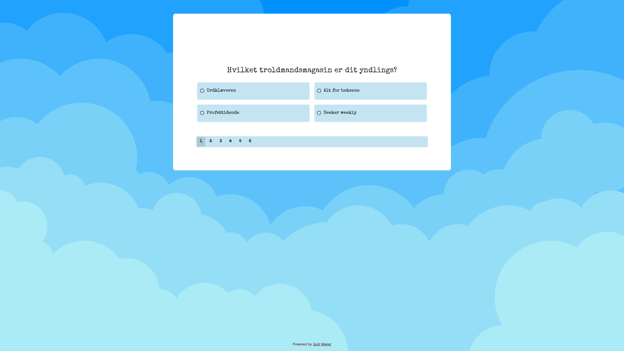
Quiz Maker (322, 344)
